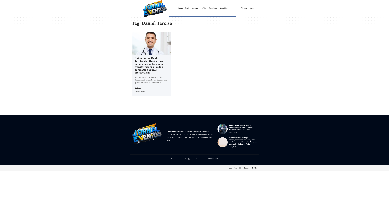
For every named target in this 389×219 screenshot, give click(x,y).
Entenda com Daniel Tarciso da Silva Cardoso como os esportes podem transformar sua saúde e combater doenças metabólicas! (149, 65)
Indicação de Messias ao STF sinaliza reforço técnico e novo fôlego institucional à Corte (241, 128)
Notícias (138, 88)
